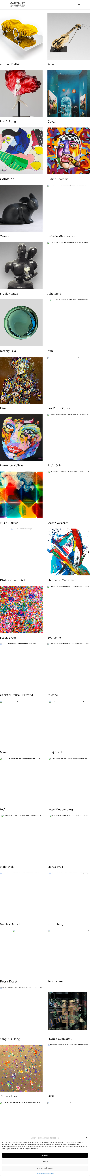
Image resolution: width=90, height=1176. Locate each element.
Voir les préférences (45, 1168)
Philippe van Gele (13, 580)
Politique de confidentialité (45, 1173)
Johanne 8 (54, 293)
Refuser (45, 1162)
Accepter (45, 1155)
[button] (86, 1138)
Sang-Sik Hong (10, 1039)
